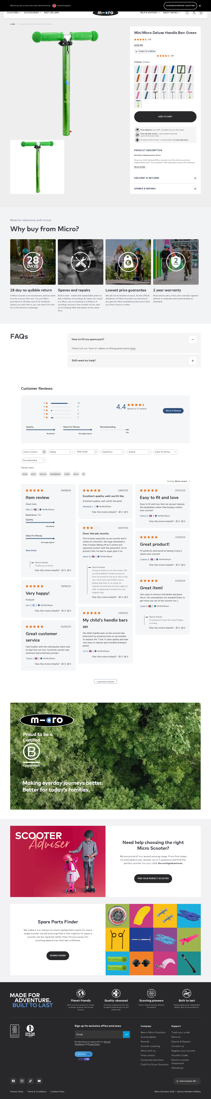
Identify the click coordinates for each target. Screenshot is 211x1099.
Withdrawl (177, 1068)
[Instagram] (22, 1081)
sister (67, 474)
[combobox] (60, 451)
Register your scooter (183, 1051)
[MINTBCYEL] (138, 104)
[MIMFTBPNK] (155, 87)
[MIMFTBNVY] (164, 87)
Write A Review (173, 410)
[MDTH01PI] (147, 69)
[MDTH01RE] (147, 78)
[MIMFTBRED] (147, 87)
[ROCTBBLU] (164, 95)
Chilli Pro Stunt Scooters (155, 1064)
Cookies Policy (57, 1092)
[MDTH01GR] (181, 69)
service (43, 474)
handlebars (55, 474)
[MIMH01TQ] (164, 78)
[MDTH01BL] (173, 69)
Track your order (180, 1032)
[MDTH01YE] (164, 69)
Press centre (148, 1055)
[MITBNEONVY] (147, 95)
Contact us (177, 1046)
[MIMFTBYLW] (138, 87)
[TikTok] (30, 1081)
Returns (175, 1037)
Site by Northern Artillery (189, 1092)
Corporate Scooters (152, 1060)
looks (24, 474)
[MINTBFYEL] (190, 95)
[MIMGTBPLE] (190, 87)
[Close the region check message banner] (200, 6)
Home (12, 24)
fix (84, 474)
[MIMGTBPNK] (181, 87)
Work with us (148, 1051)
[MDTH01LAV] (190, 69)
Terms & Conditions (36, 1092)
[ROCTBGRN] (181, 95)
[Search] (187, 13)
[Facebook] (13, 1081)
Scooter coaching (150, 1046)
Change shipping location (180, 6)
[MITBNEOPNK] (138, 95)
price (33, 474)
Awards (145, 1042)
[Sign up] (126, 1034)
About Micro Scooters (153, 1032)
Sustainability (148, 1037)
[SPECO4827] (173, 78)
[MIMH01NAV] (155, 78)
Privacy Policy (94, 1044)
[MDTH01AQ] (138, 69)
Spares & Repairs (181, 1042)
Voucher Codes (179, 1055)
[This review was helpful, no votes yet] (63, 570)
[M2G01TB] (155, 95)
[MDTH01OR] (138, 78)
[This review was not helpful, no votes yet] (68, 570)
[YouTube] (39, 1081)
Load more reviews (105, 681)
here (132, 348)
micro (76, 474)
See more (31, 550)
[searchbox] (31, 452)
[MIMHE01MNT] (181, 78)
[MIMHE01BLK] (190, 78)
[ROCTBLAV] (173, 95)
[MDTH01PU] (155, 69)
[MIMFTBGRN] (173, 87)
